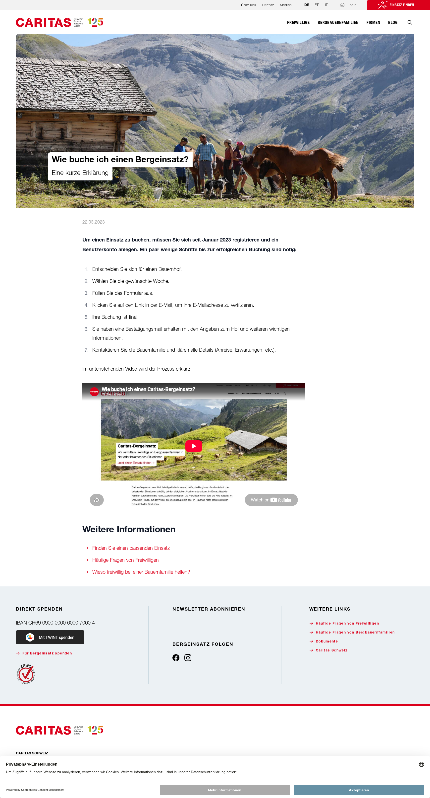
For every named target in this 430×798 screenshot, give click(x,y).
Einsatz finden (402, 5)
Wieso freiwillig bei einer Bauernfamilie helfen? (141, 572)
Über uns (248, 5)
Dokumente (327, 641)
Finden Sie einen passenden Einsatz (131, 548)
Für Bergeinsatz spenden (47, 653)
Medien (286, 5)
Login (352, 5)
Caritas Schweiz (332, 650)
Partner (268, 5)
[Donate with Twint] (50, 637)
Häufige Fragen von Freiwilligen (125, 560)
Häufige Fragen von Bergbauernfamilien (355, 633)
